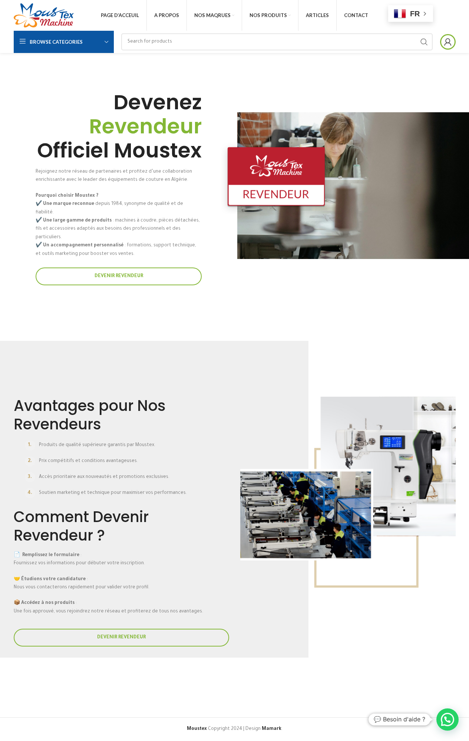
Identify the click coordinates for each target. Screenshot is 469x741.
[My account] (447, 41)
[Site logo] (44, 16)
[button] (447, 719)
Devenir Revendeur (119, 276)
